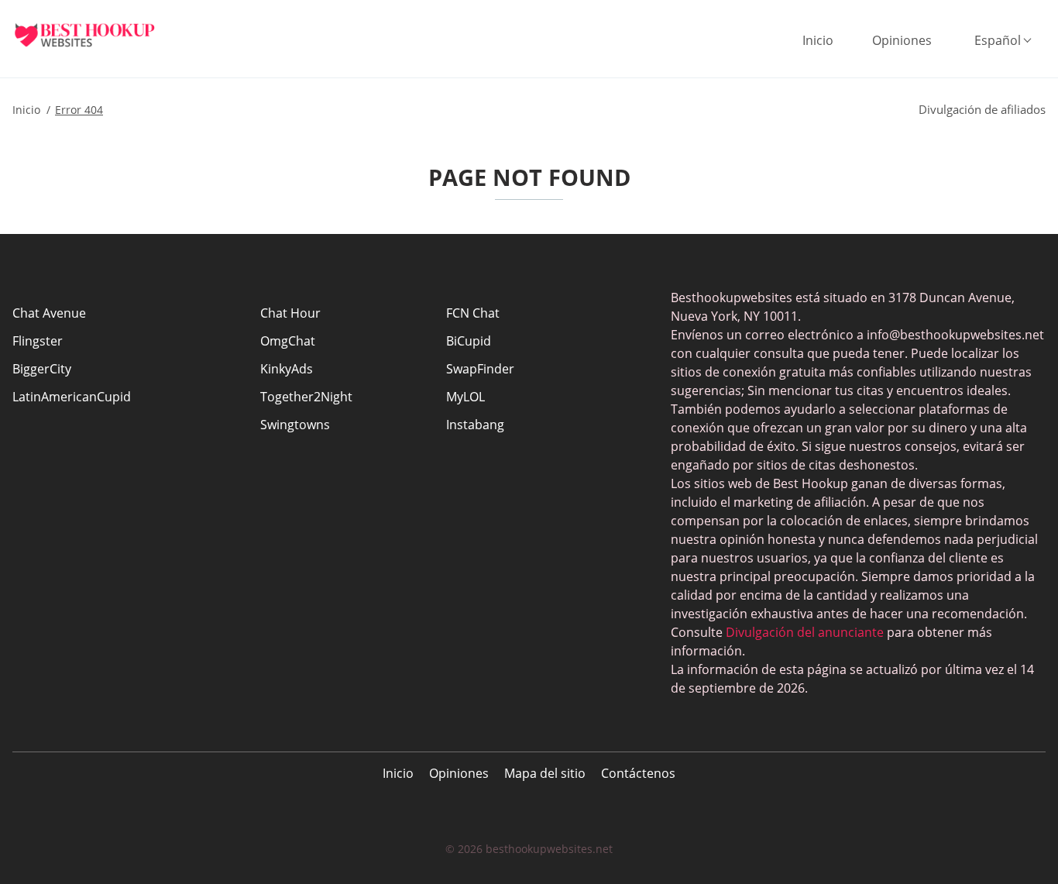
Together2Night (306, 396)
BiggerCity (41, 368)
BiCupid (468, 340)
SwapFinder (480, 368)
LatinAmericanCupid (71, 396)
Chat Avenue (49, 313)
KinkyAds (286, 368)
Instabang (475, 424)
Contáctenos (638, 773)
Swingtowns (295, 424)
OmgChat (287, 340)
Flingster (37, 340)
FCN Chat (473, 313)
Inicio (817, 40)
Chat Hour (290, 313)
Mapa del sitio (545, 773)
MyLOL (465, 396)
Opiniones (902, 40)
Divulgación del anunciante (805, 632)
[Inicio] (96, 34)
